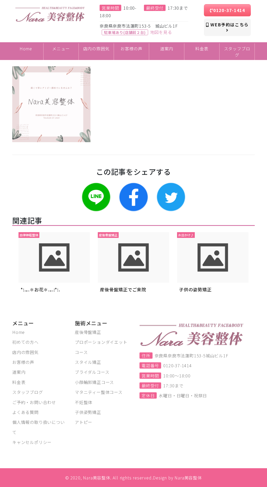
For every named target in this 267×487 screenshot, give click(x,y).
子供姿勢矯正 (88, 412)
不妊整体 (83, 402)
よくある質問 (25, 412)
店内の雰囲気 (25, 352)
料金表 (18, 382)
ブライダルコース (92, 372)
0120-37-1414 (229, 10)
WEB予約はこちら (229, 24)
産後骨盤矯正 (88, 332)
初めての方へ (25, 342)
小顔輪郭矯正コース (94, 382)
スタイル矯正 (88, 362)
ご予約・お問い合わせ (34, 402)
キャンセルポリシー (32, 442)
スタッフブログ (27, 392)
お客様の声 (23, 362)
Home (18, 332)
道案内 (18, 372)
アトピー (83, 422)
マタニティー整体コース (99, 392)
